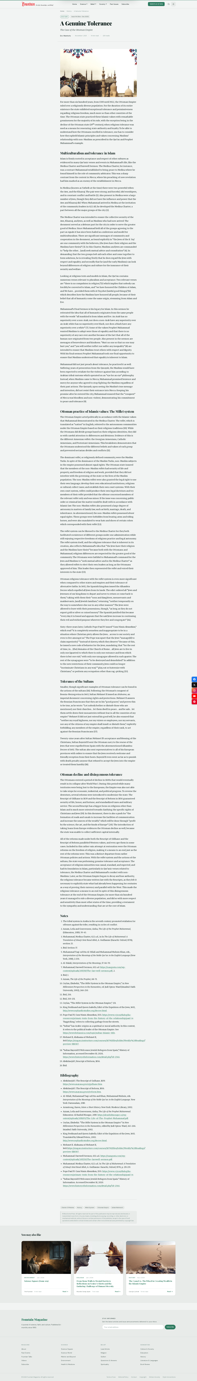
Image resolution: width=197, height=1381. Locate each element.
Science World (66, 1353)
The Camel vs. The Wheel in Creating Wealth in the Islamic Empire (150, 1282)
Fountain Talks (26, 1357)
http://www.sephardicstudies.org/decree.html (85, 1140)
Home (74, 4)
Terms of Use (111, 1377)
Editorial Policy (123, 1377)
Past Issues (114, 4)
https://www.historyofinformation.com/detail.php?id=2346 (91, 1057)
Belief (93, 4)
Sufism (103, 1357)
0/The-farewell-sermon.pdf (98, 1159)
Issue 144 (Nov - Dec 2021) (80, 16)
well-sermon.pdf (104, 971)
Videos (24, 1360)
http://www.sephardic (73, 1010)
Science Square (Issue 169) (36, 1281)
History (79, 1207)
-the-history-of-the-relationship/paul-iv (113, 1018)
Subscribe (125, 4)
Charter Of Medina (68, 1207)
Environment (66, 1360)
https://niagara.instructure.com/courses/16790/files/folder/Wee (97, 1040)
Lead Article (105, 1349)
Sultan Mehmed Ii (117, 1207)
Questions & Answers (109, 1360)
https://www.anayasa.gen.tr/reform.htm (82, 1092)
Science (83, 4)
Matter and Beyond (68, 1357)
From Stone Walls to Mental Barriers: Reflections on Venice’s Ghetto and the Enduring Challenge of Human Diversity (95, 1283)
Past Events (25, 1353)
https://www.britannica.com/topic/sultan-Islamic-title (89, 1033)
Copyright (143, 1377)
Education (144, 1353)
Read (64, 1292)
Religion (103, 1353)
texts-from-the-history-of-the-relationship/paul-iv (107, 1175)
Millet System (89, 1207)
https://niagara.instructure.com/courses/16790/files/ (92, 1148)
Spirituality (105, 1364)
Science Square (67, 1349)
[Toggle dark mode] (173, 4)
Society (102, 4)
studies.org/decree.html (95, 1010)
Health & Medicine (68, 1364)
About (23, 1349)
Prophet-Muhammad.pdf (116, 1118)
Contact (134, 1377)
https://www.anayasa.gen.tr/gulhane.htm (82, 1084)
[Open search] (168, 4)
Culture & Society (147, 1349)
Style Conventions (169, 1377)
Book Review (145, 1364)
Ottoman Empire (103, 1207)
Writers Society (154, 1377)
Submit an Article (156, 4)
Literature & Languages (149, 1360)
